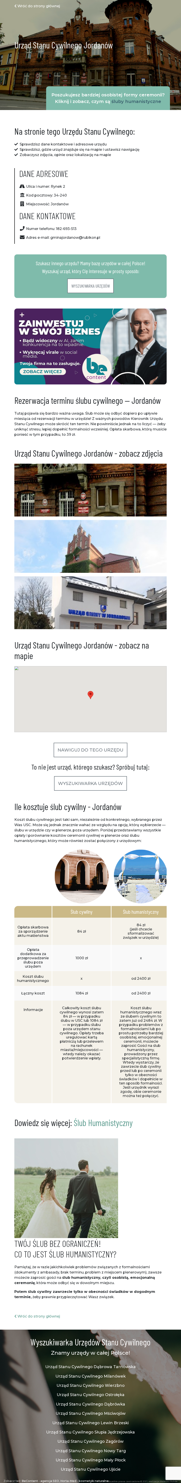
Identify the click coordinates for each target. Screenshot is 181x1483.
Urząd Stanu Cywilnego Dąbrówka (90, 1404)
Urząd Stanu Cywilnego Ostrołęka (90, 1394)
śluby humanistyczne (136, 101)
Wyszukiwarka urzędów (90, 286)
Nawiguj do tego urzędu (90, 750)
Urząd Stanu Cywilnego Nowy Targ (90, 1450)
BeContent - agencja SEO (40, 1481)
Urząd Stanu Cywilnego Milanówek (90, 1376)
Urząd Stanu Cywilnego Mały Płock (91, 1460)
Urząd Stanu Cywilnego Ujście (91, 1469)
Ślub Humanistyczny (103, 1122)
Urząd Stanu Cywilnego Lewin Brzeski (90, 1423)
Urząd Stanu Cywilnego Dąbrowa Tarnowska (90, 1366)
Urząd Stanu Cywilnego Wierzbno (90, 1385)
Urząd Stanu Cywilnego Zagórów (90, 1441)
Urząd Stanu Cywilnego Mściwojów (91, 1413)
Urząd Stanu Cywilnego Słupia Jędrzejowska (90, 1432)
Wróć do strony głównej (38, 6)
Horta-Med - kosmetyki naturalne (84, 1481)
